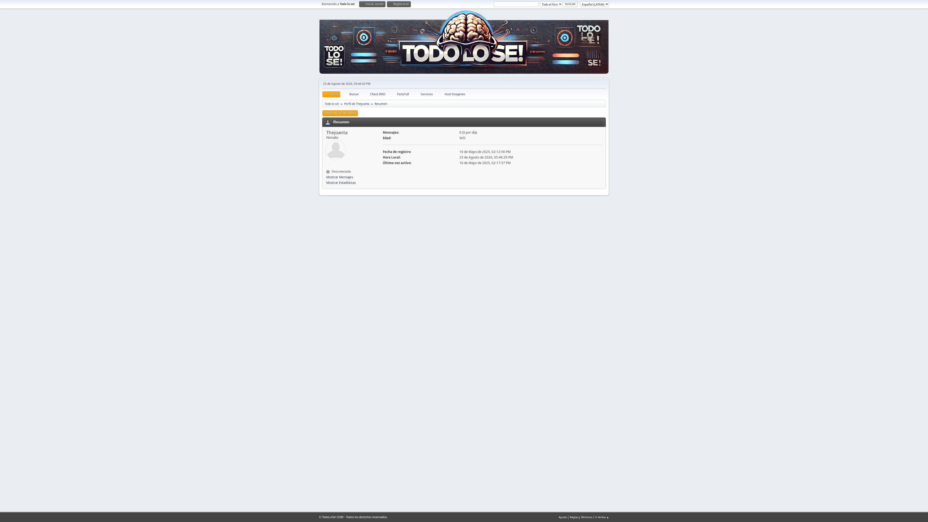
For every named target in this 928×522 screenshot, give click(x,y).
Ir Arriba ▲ (602, 517)
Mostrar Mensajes (339, 177)
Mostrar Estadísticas (341, 183)
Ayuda (563, 517)
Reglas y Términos (581, 517)
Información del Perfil (340, 113)
